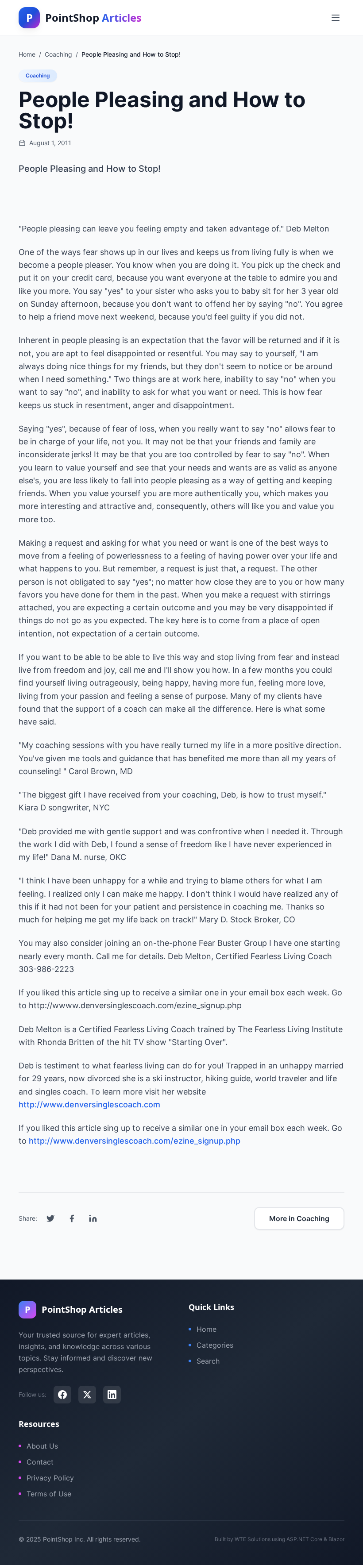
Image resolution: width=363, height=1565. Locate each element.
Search (208, 1361)
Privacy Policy (50, 1477)
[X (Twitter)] (87, 1394)
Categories (215, 1345)
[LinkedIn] (112, 1394)
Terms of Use (49, 1493)
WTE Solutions (252, 1539)
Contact (40, 1461)
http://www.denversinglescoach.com (89, 1104)
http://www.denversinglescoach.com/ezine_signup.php (134, 1140)
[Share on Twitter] (50, 1218)
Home (206, 1329)
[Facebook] (62, 1394)
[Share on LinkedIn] (93, 1218)
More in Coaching (299, 1218)
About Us (42, 1446)
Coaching (38, 75)
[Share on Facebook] (72, 1218)
